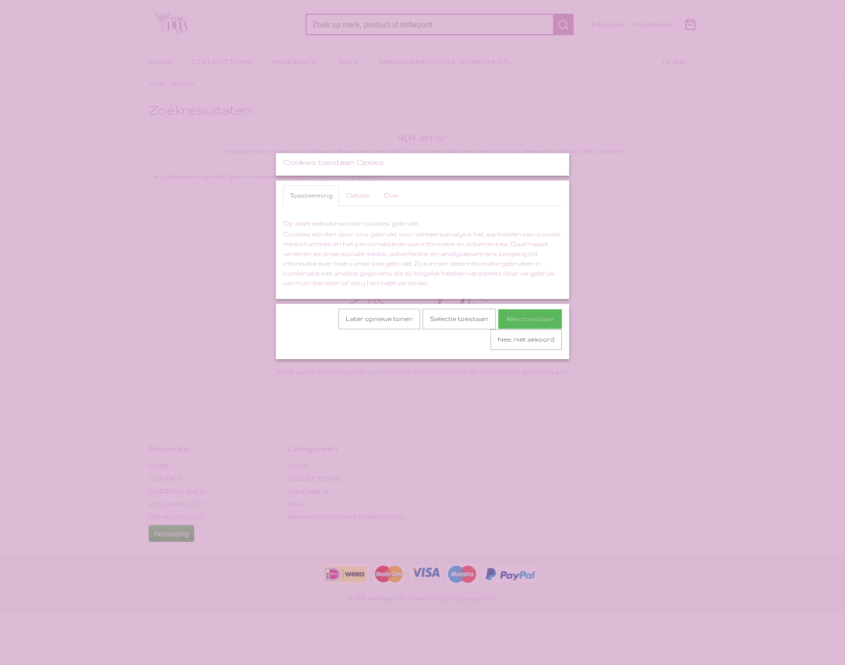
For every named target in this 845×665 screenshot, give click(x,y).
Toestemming (311, 195)
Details (358, 195)
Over (392, 195)
